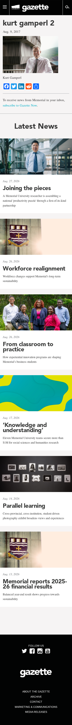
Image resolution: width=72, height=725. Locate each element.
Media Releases (36, 711)
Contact (36, 701)
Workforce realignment (34, 268)
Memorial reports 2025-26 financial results (35, 584)
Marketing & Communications (36, 706)
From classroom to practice (28, 347)
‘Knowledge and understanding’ (25, 427)
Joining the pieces (27, 188)
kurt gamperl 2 (28, 23)
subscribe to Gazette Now (20, 105)
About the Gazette (36, 691)
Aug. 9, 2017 (11, 31)
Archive (36, 696)
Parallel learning (24, 505)
